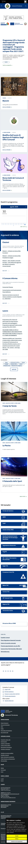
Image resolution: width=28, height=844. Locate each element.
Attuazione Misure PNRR (9, 623)
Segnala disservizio (9, 700)
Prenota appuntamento (10, 696)
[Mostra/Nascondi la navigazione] (1, 6)
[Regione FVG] (23, 605)
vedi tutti (14, 369)
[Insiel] (3, 842)
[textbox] (11, 671)
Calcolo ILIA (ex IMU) (8, 530)
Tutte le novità (7, 65)
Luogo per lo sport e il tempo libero (12, 403)
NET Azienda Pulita (8, 598)
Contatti (3, 784)
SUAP (4, 523)
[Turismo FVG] (23, 592)
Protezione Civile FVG (8, 572)
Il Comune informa (6, 132)
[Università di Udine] (23, 611)
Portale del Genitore (8, 511)
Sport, (4, 403)
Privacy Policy (4, 835)
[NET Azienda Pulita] (23, 598)
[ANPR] (23, 517)
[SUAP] (23, 524)
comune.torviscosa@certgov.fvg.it (9, 797)
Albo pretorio (3, 807)
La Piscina (6, 445)
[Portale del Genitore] (23, 511)
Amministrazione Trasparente (8, 801)
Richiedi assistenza (9, 691)
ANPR (4, 517)
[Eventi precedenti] (2, 206)
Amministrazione (5, 719)
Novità (2, 764)
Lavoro (5, 310)
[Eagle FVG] (23, 566)
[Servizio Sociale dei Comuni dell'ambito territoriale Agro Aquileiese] (23, 538)
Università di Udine (8, 610)
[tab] (3, 223)
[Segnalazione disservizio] (23, 546)
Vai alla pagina (7, 107)
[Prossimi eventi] (25, 206)
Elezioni (6, 242)
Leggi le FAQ (7, 689)
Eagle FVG (5, 566)
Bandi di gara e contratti (6, 805)
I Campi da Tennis (10, 405)
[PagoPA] (23, 552)
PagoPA (5, 552)
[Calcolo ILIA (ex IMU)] (23, 530)
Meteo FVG (5, 585)
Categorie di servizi (5, 736)
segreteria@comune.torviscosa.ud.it (11, 794)
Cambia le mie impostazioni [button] (16, 841)
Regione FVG (6, 604)
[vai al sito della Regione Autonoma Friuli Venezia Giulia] (4, 1)
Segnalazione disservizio (9, 545)
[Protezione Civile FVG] (23, 576)
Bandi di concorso (4, 806)
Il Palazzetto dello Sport (12, 481)
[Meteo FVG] (23, 586)
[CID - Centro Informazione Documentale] (23, 559)
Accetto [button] (16, 836)
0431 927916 (12, 694)
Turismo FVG (6, 592)
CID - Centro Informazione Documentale (9, 558)
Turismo (4, 98)
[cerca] (26, 6)
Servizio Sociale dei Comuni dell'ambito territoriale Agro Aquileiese (10, 537)
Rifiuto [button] (16, 838)
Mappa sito (3, 837)
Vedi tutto (23, 226)
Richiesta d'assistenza (5, 817)
